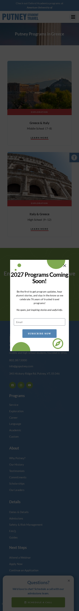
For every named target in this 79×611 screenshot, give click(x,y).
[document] (39, 305)
